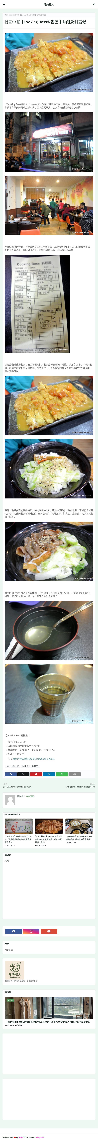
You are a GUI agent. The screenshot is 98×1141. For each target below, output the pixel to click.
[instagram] (31, 931)
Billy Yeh (10, 1025)
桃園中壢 (16, 766)
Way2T (21, 1137)
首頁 (6, 15)
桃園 (10, 15)
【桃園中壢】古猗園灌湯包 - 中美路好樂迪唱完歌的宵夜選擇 (78, 838)
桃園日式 (25, 766)
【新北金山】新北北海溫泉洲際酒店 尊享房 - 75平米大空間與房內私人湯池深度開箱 (47, 1021)
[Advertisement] (49, 1054)
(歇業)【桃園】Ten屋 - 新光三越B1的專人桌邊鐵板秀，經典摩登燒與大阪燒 (48, 839)
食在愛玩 (30, 796)
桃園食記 (35, 766)
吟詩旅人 (49, 4)
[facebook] (13, 931)
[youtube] (49, 931)
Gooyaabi (40, 1137)
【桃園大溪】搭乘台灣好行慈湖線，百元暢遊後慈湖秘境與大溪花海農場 (18, 839)
